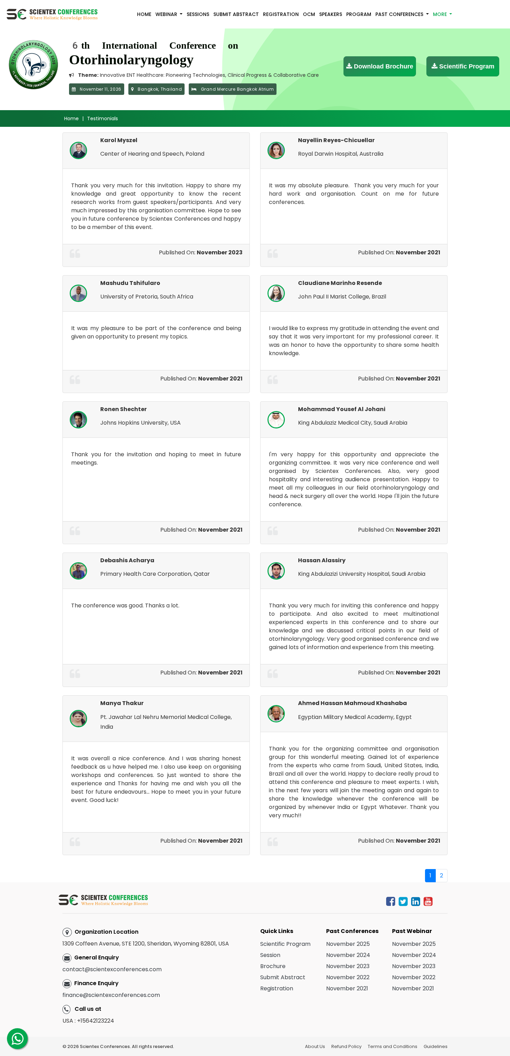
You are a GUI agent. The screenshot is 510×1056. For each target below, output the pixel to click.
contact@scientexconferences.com (112, 969)
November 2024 (348, 955)
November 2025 (348, 944)
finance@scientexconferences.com (111, 995)
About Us (315, 1046)
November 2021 (347, 988)
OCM (309, 14)
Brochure (273, 966)
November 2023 (347, 966)
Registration (281, 14)
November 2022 (347, 977)
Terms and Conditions (392, 1046)
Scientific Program (465, 66)
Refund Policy (346, 1046)
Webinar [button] (167, 14)
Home (144, 14)
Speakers (330, 14)
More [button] (440, 14)
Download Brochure (382, 66)
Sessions (198, 14)
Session (270, 955)
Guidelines (436, 1046)
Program (358, 14)
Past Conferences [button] (400, 14)
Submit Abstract (236, 14)
